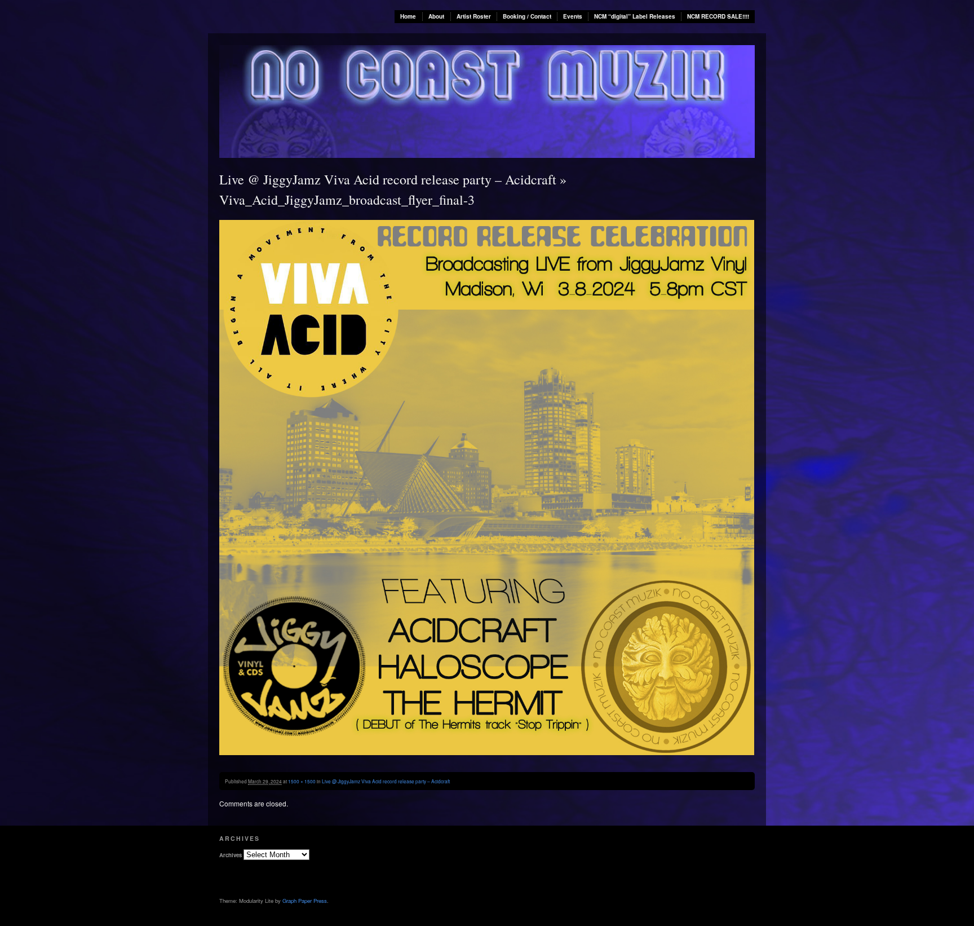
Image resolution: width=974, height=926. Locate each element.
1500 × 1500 (302, 781)
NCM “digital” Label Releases (634, 16)
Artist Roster (474, 16)
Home (408, 16)
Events (572, 16)
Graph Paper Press (304, 901)
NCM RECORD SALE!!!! (718, 16)
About (436, 16)
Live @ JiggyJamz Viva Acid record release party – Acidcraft (387, 179)
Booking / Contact (527, 16)
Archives (230, 855)
